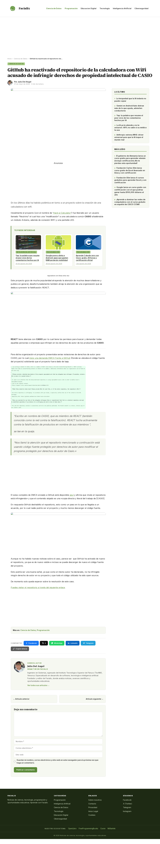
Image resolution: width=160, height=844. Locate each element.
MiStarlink (111, 829)
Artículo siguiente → (94, 699)
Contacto (92, 804)
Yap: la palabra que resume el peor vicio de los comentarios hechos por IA (128, 117)
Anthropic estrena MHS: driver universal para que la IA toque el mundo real (129, 137)
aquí (72, 495)
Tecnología (105, 8)
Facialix (24, 8)
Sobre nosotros (95, 800)
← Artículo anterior (21, 699)
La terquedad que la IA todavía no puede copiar (130, 99)
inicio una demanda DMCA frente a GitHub (49, 358)
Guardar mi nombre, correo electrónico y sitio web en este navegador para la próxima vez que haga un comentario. (57, 761)
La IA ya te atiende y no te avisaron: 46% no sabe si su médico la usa (130, 127)
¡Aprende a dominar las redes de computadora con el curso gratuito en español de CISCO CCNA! (129, 201)
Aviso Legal (93, 811)
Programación (71, 8)
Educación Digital (61, 815)
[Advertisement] (80, 35)
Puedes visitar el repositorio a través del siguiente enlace (38, 587)
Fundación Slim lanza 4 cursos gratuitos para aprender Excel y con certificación (130, 180)
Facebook (127, 800)
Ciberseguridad (141, 8)
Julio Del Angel (24, 82)
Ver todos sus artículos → (38, 685)
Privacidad (92, 807)
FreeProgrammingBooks (88, 829)
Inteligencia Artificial (122, 8)
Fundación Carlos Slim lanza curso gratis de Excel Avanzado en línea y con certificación (129, 170)
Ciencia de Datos (54, 8)
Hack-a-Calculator (62, 213)
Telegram (127, 807)
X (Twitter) (127, 804)
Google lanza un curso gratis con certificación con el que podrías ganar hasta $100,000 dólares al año (130, 191)
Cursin (103, 829)
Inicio (10, 59)
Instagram (127, 811)
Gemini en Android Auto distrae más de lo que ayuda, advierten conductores (129, 108)
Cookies (91, 815)
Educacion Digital (88, 8)
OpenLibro (72, 829)
